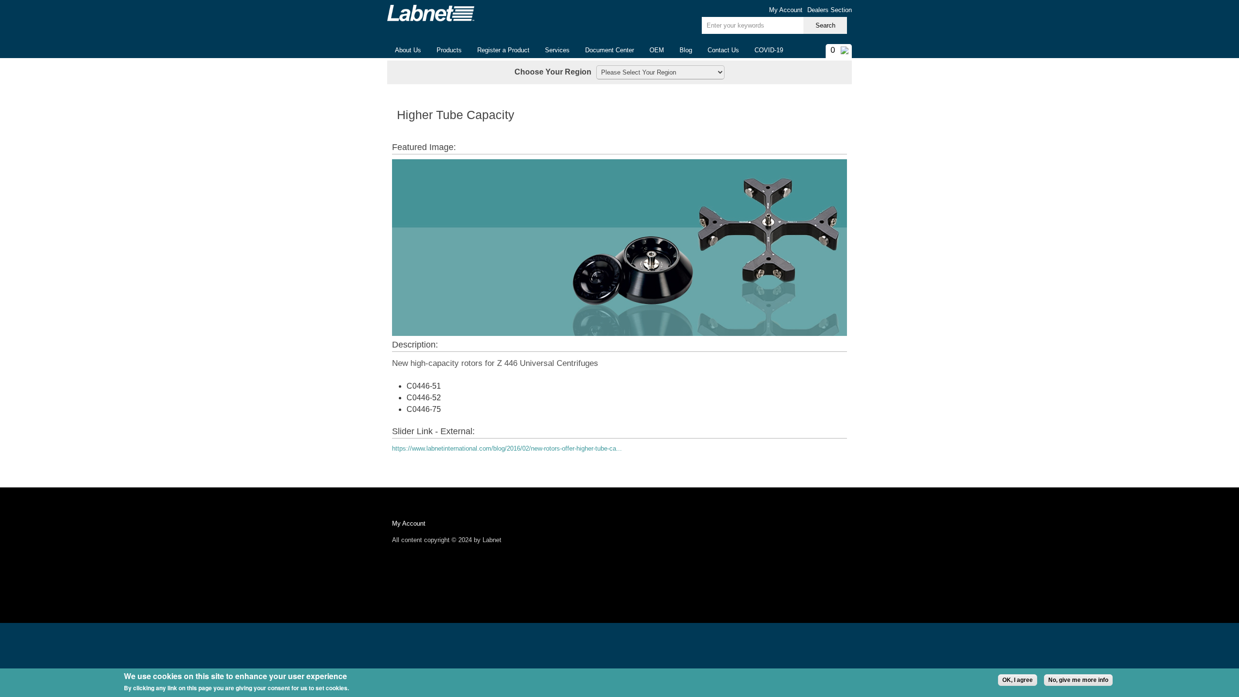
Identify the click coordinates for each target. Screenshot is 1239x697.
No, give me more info (1078, 680)
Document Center (609, 50)
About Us (404, 50)
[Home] (430, 13)
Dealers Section (829, 10)
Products (445, 50)
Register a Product (503, 50)
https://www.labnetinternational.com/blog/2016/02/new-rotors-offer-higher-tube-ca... (507, 448)
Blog (686, 50)
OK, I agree (1017, 680)
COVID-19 (769, 50)
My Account (785, 10)
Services (557, 50)
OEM (657, 50)
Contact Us (723, 50)
